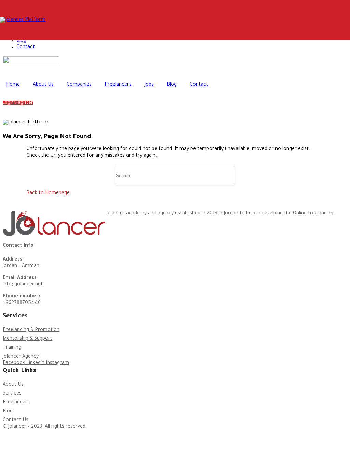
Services (12, 394)
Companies (79, 85)
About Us (43, 85)
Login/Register (18, 103)
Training (12, 348)
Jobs (149, 85)
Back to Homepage (48, 193)
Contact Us (15, 420)
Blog (21, 41)
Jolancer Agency (21, 357)
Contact (25, 47)
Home (13, 85)
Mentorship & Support (27, 339)
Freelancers (118, 85)
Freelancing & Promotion (31, 330)
